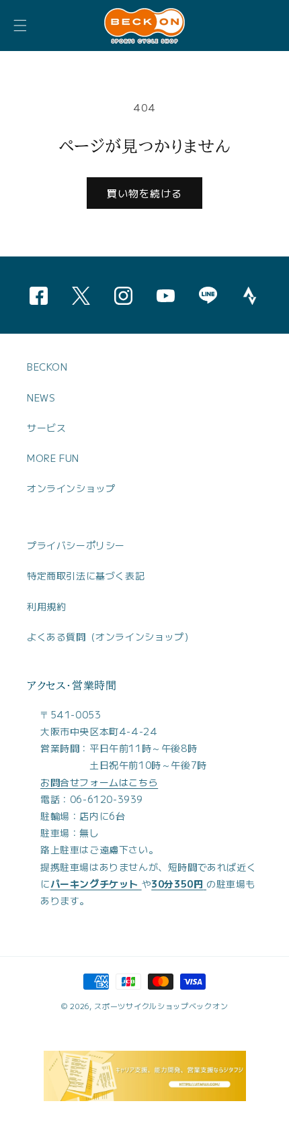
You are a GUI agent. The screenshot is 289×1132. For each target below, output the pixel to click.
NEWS (41, 397)
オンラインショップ (71, 488)
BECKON (47, 366)
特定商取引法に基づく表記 (85, 575)
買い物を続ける (144, 193)
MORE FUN (53, 458)
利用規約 (46, 606)
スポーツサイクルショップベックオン (161, 1005)
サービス (46, 427)
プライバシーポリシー (76, 545)
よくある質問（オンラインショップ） (110, 636)
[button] (20, 25)
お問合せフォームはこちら (99, 782)
